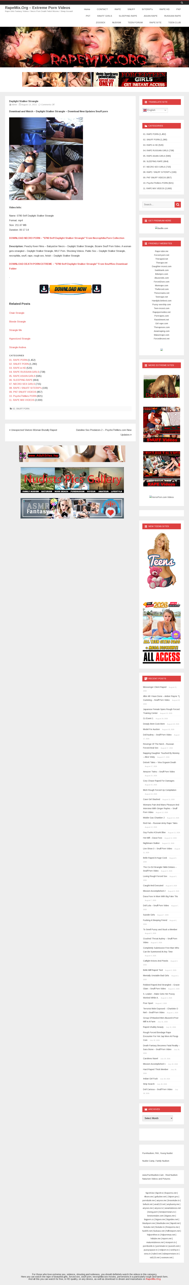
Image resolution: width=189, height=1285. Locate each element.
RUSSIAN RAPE (172, 16)
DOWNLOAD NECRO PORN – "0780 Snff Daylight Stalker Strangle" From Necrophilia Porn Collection (66, 238)
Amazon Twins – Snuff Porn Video (159, 771)
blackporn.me (148, 1223)
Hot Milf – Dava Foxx (152, 838)
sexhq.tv (174, 1250)
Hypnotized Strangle (19, 338)
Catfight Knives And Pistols (155, 961)
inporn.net (167, 1238)
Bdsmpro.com (161, 274)
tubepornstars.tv (170, 1253)
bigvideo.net (172, 1219)
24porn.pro (173, 1196)
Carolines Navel (150, 1058)
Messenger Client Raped (154, 687)
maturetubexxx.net (155, 1242)
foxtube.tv (160, 1227)
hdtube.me (156, 1238)
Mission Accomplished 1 (154, 1064)
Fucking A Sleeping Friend (155, 920)
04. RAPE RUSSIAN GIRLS (24, 372)
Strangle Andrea (17, 347)
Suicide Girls (149, 915)
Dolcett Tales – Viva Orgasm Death (159, 762)
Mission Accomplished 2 (154, 891)
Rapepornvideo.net (162, 312)
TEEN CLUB (174, 22)
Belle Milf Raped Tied (153, 970)
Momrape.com (161, 285)
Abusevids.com (161, 278)
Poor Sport (148, 1003)
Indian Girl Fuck (150, 1078)
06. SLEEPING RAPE (20, 380)
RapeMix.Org (153, 1279)
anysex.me (148, 1208)
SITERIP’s (147, 9)
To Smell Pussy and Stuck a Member (160, 929)
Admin (14, 104)
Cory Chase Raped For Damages (158, 781)
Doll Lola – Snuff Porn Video (156, 905)
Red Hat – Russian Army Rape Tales (160, 823)
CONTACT (102, 9)
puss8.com (174, 1246)
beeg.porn (153, 1212)
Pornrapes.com (161, 316)
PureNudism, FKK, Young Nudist (157, 1153)
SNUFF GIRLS (104, 16)
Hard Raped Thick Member (155, 1069)
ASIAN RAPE (150, 16)
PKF (178, 9)
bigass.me (170, 1216)
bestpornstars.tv (167, 1212)
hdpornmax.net (168, 1235)
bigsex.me (160, 1219)
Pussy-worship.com (161, 304)
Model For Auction (151, 729)
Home (87, 9)
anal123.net (159, 1204)
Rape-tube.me (161, 251)
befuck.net (148, 1204)
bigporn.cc (149, 1219)
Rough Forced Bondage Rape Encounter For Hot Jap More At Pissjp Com (160, 1036)
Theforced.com (162, 289)
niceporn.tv (170, 1242)
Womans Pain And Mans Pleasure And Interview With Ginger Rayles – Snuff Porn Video (161, 809)
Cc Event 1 (148, 718)
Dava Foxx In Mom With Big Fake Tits (160, 896)
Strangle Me (15, 330)
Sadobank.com (162, 270)
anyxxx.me (161, 1200)
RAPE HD (164, 9)
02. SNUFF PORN (19, 364)
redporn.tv (164, 1250)
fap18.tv (159, 1193)
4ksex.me (148, 1196)
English (151, 110)
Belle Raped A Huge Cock (155, 858)
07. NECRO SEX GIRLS (22, 384)
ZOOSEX (100, 22)
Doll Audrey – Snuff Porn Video (157, 735)
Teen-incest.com (161, 308)
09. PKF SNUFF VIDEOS (22, 392)
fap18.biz (150, 1193)
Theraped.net (161, 259)
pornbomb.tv (149, 1246)
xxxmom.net (166, 1257)
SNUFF (131, 9)
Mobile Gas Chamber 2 (154, 818)
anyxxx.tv (158, 1208)
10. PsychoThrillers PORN (22, 396)
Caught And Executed (153, 885)
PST (88, 16)
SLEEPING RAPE (128, 16)
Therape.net (161, 263)
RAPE (118, 9)
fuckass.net (159, 1231)
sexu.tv (147, 1253)
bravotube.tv (174, 1200)
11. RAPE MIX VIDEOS (21, 400)
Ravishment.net (161, 319)
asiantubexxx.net (173, 1208)
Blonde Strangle (17, 321)
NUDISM (116, 22)
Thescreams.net (161, 293)
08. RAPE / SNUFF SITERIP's (25, 388)
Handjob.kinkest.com (161, 300)
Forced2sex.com (161, 282)
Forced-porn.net (161, 255)
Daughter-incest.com (161, 266)
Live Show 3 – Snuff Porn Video (157, 848)
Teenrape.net (161, 297)
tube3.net (156, 1253)
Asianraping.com (162, 331)
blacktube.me (163, 1223)
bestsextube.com (155, 1216)
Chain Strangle (16, 313)
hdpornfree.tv (153, 1235)
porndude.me (148, 1200)
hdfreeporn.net (173, 1231)
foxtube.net (149, 1227)
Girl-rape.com (161, 323)
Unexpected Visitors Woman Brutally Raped (33, 430)
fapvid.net (175, 1223)
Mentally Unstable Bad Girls (156, 975)
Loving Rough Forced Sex (155, 876)
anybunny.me (173, 1204)
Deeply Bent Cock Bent (154, 724)
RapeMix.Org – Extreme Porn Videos (37, 8)
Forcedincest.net (162, 338)
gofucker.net (160, 1196)
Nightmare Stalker (151, 843)
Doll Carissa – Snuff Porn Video (157, 1089)
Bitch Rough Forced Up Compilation (159, 790)
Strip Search (149, 1084)
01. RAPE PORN (18, 360)
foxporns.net (171, 1193)
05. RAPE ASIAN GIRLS (22, 376)
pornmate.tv (161, 1246)
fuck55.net (147, 1231)
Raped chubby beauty (153, 1027)
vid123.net (155, 1257)
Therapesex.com (162, 327)
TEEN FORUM (135, 22)
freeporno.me (172, 1227)
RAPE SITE (155, 22)
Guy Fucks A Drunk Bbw (154, 832)
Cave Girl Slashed (151, 799)
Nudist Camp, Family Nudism (155, 1161)
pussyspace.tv (151, 1250)
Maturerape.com (161, 335)
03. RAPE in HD (17, 368)
